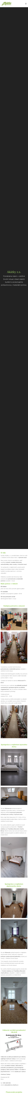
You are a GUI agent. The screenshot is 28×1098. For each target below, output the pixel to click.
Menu (25, 3)
